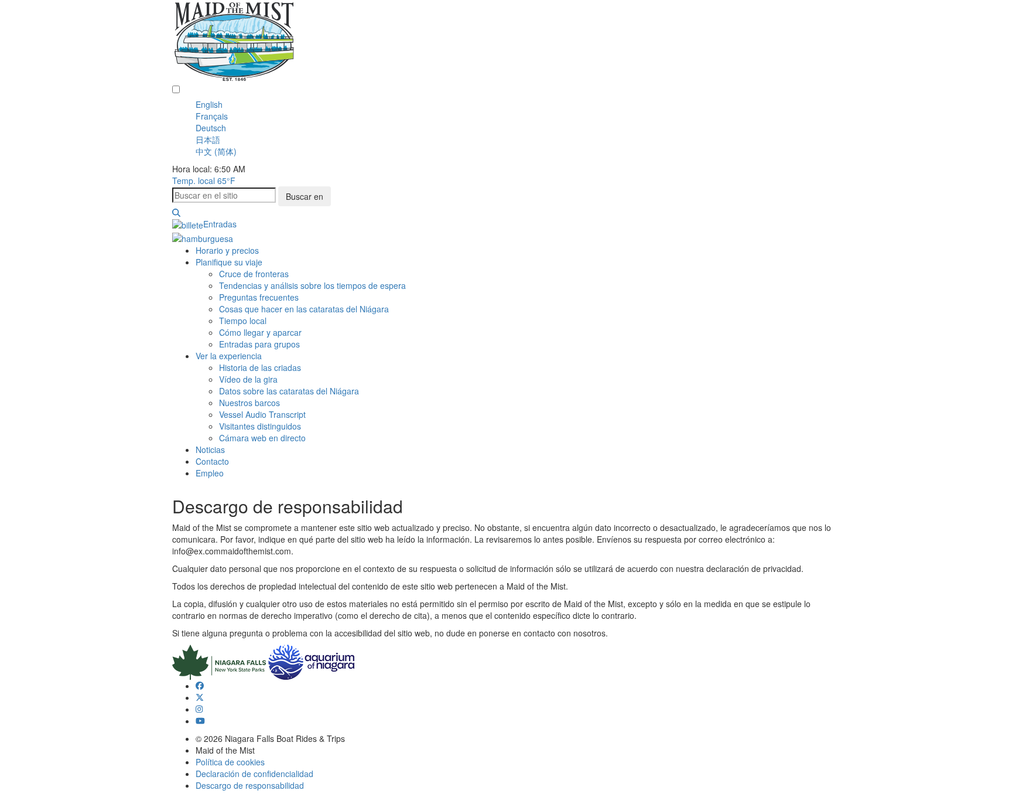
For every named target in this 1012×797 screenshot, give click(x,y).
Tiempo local (242, 320)
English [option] (209, 104)
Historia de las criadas (260, 367)
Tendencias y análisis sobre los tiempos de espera (312, 285)
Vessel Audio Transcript (262, 414)
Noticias (210, 449)
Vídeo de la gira (248, 379)
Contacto (212, 461)
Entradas (220, 224)
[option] (518, 104)
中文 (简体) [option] (216, 151)
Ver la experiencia (229, 356)
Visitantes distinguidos (260, 426)
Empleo (210, 473)
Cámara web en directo (262, 438)
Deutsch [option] (211, 128)
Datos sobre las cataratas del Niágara (289, 391)
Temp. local (203, 180)
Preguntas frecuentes (259, 297)
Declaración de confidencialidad (254, 773)
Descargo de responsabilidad (250, 785)
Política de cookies (230, 762)
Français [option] (212, 116)
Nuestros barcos (249, 402)
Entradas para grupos (259, 344)
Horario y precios (227, 250)
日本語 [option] (208, 139)
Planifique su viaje (229, 262)
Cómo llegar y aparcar (260, 332)
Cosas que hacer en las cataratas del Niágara (304, 309)
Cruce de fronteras (254, 274)
